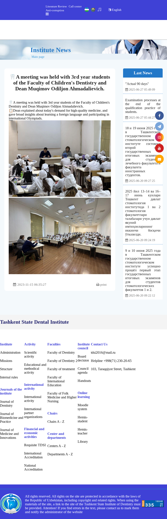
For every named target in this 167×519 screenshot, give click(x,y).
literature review (56, 6)
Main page (38, 56)
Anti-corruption (55, 10)
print (103, 284)
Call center (75, 6)
